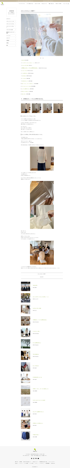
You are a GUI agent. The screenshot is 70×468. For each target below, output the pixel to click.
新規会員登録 (47, 463)
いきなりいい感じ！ (24, 70)
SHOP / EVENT (58, 3)
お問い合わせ (53, 463)
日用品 (7, 42)
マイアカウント (41, 463)
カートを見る (31, 463)
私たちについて (44, 3)
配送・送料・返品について (27, 461)
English (16, 463)
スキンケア (8, 37)
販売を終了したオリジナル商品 (10, 33)
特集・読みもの (51, 3)
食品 (7, 45)
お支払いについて (35, 461)
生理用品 (7, 40)
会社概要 (20, 461)
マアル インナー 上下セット (10, 27)
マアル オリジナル (22, 3)
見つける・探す (37, 3)
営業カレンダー (38, 455)
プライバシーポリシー (52, 461)
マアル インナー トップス (10, 21)
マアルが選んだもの (30, 3)
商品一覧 (16, 461)
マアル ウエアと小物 (9, 29)
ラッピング (20, 463)
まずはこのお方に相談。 (25, 65)
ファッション (8, 35)
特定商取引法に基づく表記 (43, 461)
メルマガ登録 (26, 463)
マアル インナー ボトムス (10, 23)
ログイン (36, 463)
